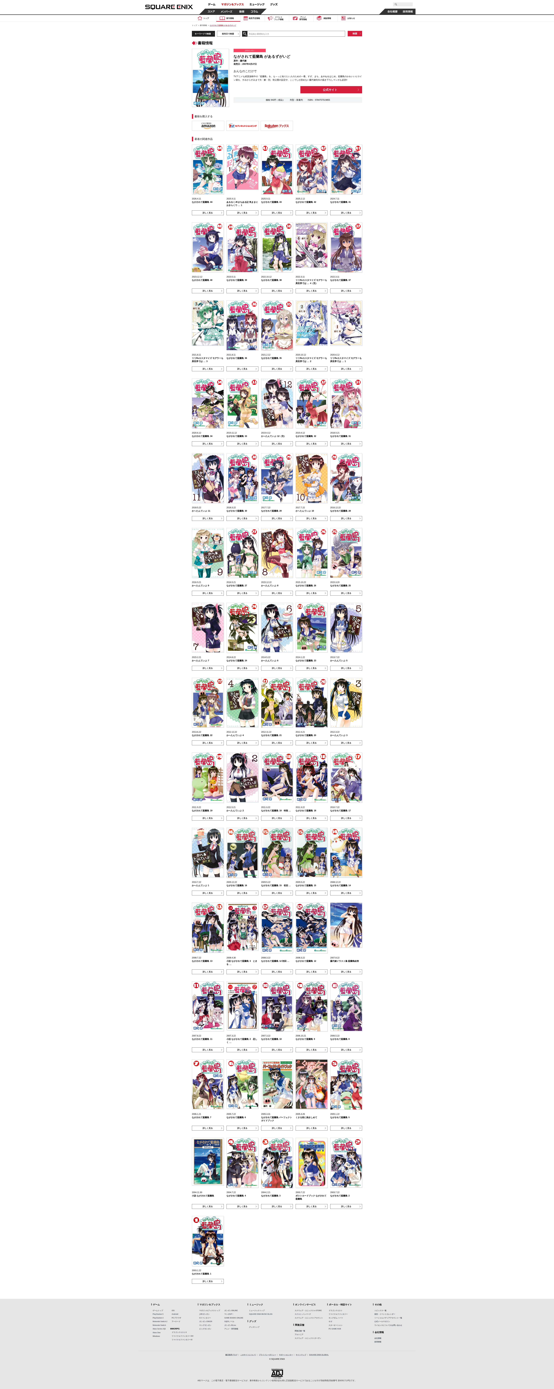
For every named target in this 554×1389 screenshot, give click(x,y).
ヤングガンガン (205, 1325)
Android (175, 1314)
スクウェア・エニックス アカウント (309, 1318)
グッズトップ (254, 1327)
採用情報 (377, 1342)
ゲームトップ (158, 1311)
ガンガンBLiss (230, 1325)
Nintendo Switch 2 (160, 1321)
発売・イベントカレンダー (384, 1314)
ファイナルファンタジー (338, 1314)
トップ (194, 25)
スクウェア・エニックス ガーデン (308, 1338)
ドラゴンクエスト (335, 1311)
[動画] (241, 11)
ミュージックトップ (257, 1311)
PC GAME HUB (335, 1329)
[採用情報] (407, 11)
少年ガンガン (204, 1314)
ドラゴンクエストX (179, 1332)
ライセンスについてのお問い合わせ (388, 1325)
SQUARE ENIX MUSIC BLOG (260, 1314)
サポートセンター (286, 1355)
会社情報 (377, 1338)
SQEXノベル (229, 1321)
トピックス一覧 (380, 1311)
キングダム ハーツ (336, 1318)
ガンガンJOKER (205, 1321)
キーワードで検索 (203, 34)
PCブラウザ (176, 1318)
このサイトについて (248, 1355)
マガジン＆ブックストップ (209, 1311)
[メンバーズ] (226, 11)
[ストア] (211, 11)
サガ (330, 1321)
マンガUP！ (229, 1314)
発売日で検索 (228, 34)
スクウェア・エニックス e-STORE (308, 1311)
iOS (173, 1311)
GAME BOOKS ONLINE (233, 1318)
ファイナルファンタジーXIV (182, 1336)
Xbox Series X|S (159, 1329)
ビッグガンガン (205, 1329)
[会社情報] (392, 11)
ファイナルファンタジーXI (182, 1340)
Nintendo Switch (159, 1325)
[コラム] (254, 11)
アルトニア (299, 1334)
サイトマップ (301, 1355)
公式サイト (330, 89)
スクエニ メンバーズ (303, 1314)
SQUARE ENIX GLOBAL (319, 1355)
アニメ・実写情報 (231, 1329)
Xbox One (157, 1333)
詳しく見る (208, 213)
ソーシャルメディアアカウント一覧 (388, 1318)
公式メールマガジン (382, 1321)
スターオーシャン (335, 1325)
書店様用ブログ (231, 1355)
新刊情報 (203, 25)
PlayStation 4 (158, 1318)
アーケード (176, 1321)
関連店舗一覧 (300, 1331)
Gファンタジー (205, 1318)
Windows (156, 1336)
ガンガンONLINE (231, 1311)
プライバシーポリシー (267, 1355)
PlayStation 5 (158, 1314)
